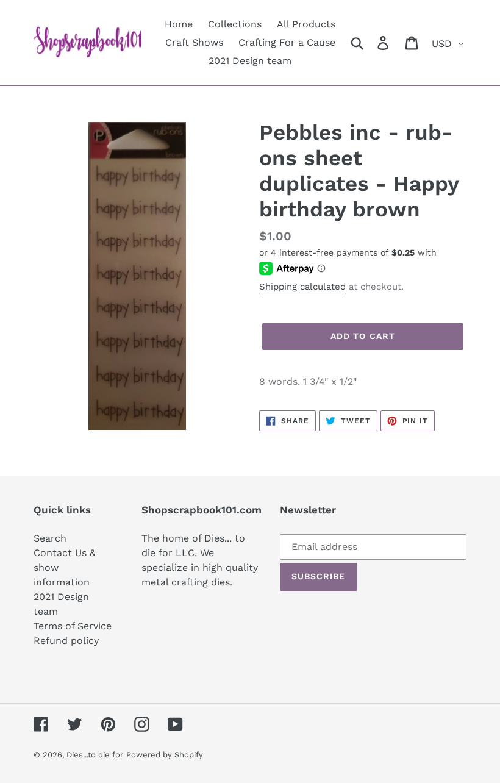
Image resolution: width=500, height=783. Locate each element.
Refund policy (66, 640)
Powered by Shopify (164, 754)
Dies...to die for (94, 754)
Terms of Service (73, 626)
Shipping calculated (302, 286)
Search (50, 538)
